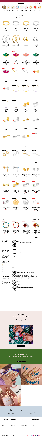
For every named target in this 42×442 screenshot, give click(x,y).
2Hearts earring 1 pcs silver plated (26, 61)
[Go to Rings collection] (8, 291)
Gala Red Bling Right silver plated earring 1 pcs (26, 232)
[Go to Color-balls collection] (8, 303)
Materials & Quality (23, 425)
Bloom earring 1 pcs (16, 208)
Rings (3, 425)
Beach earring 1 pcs (26, 159)
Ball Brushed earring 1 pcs (26, 126)
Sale (2, 429)
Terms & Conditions (14, 424)
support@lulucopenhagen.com (31, 413)
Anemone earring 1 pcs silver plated (16, 126)
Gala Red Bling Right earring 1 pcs (36, 232)
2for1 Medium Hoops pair (6, 45)
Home (20, 15)
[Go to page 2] (27, 214)
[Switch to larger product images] (16, 17)
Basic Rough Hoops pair (6, 159)
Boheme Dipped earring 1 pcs (36, 208)
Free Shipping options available (11, 412)
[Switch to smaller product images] (17, 17)
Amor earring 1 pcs (36, 77)
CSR (33, 425)
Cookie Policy (13, 426)
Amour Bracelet (16, 94)
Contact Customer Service (25, 421)
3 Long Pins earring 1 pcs (16, 77)
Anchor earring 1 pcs (26, 110)
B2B (33, 426)
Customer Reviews (23, 426)
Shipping (12, 421)
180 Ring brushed (26, 29)
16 (24, 213)
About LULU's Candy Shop (36, 424)
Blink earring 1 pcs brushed (26, 175)
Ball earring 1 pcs (6, 142)
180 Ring (6, 29)
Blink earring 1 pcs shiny (6, 191)
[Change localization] (37, 3)
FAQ (21, 424)
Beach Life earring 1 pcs (6, 175)
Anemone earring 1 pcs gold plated (6, 126)
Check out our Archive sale (36, 219)
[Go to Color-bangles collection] (4, 297)
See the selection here (21, 361)
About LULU (34, 421)
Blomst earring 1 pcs (16, 191)
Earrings (3, 424)
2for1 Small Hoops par (36, 45)
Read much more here (21, 345)
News (3, 421)
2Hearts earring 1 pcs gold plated (6, 61)
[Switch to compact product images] (19, 17)
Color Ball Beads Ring (6, 231)
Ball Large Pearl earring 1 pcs (26, 142)
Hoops (3, 426)
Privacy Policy (13, 425)
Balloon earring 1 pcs (36, 142)
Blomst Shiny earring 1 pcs (36, 191)
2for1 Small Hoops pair (26, 45)
